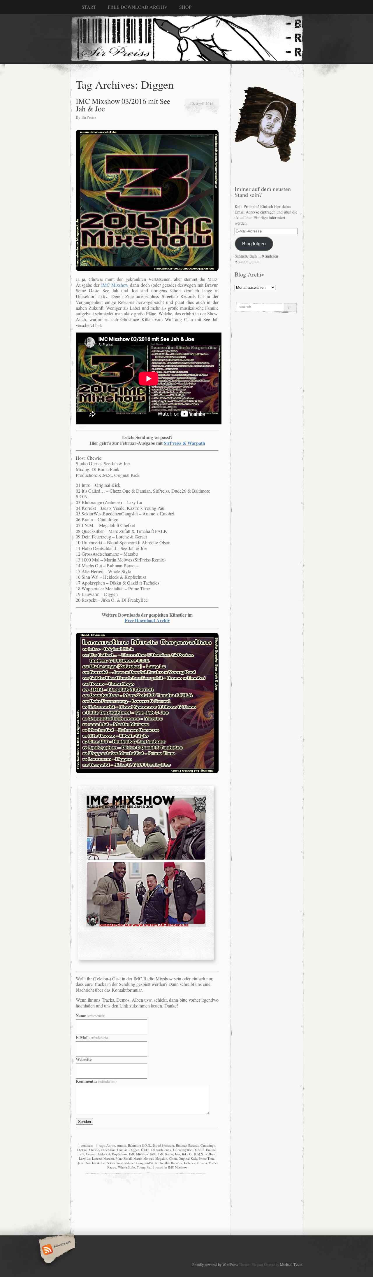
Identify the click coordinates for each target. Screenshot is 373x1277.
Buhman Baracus (187, 1145)
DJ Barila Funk (161, 1149)
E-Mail (92, 1037)
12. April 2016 (202, 103)
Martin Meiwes (143, 1158)
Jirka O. (187, 1154)
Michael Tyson (291, 1264)
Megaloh (161, 1158)
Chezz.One (108, 1149)
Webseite (84, 1059)
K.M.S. (199, 1154)
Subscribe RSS (56, 1250)
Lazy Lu (84, 1158)
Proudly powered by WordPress (215, 1264)
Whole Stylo (126, 1167)
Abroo (110, 1145)
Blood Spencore (163, 1145)
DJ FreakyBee (182, 1149)
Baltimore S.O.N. (139, 1145)
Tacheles (189, 1163)
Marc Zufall (124, 1158)
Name (90, 1016)
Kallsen (210, 1154)
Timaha (202, 1163)
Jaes (177, 1154)
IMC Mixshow (177, 1167)
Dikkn (145, 1149)
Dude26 (198, 1149)
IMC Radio (165, 1154)
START (89, 7)
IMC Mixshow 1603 (142, 1154)
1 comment (85, 1145)
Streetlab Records (170, 1163)
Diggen (134, 1149)
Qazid (81, 1163)
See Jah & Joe (95, 1163)
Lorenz (97, 1158)
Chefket (82, 1149)
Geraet (90, 1154)
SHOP (185, 7)
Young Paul (144, 1167)
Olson (173, 1158)
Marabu (108, 1158)
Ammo (121, 1145)
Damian (122, 1149)
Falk (81, 1154)
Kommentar (96, 1081)
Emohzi (211, 1149)
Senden (84, 1121)
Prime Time (206, 1158)
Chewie (94, 1149)
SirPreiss (89, 117)
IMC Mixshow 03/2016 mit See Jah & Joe (123, 104)
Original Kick (188, 1158)
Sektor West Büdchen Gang (125, 1163)
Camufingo (207, 1145)
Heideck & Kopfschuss (111, 1154)
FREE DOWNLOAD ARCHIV (138, 7)
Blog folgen (254, 243)
